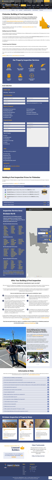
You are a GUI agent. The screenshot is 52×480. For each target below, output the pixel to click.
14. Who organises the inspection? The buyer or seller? (14, 408)
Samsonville (21, 251)
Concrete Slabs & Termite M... (42, 429)
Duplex (5, 142)
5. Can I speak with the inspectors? (10, 387)
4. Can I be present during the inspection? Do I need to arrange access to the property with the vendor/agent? (25, 384)
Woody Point (13, 240)
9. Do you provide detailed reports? (10, 396)
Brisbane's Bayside (12, 271)
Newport (20, 242)
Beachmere (6, 260)
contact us (16, 183)
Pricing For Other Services (25, 204)
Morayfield (13, 264)
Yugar (20, 254)
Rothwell (20, 243)
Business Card (7, 155)
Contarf (12, 239)
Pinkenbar (13, 232)
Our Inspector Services (44, 236)
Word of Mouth (7, 157)
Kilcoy (12, 260)
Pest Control (30, 110)
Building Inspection (8, 110)
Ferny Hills (6, 255)
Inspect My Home (10, 5)
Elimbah (5, 267)
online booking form (16, 55)
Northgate (13, 229)
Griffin (5, 244)
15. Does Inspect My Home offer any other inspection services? (16, 411)
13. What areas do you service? (10, 406)
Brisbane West (7, 272)
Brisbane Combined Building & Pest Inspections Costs (25, 186)
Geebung (13, 226)
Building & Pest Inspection (10, 109)
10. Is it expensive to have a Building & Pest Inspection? (14, 399)
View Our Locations (34, 466)
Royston (20, 260)
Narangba (13, 266)
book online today (40, 349)
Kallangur (13, 248)
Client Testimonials (38, 445)
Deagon (5, 232)
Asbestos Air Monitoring (33, 114)
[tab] (26, 186)
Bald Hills (5, 243)
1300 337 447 (21, 477)
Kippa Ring (13, 243)
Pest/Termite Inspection (9, 112)
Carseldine (6, 240)
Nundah (12, 231)
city (10, 219)
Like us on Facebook (10, 1)
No (41, 103)
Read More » (6, 437)
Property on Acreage (8, 140)
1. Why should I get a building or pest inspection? (13, 377)
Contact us (4, 55)
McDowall (13, 228)
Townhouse (6, 138)
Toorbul (20, 264)
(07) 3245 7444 (33, 467)
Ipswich (12, 272)
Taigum (20, 230)
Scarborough (13, 242)
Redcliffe (13, 244)
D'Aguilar (5, 265)
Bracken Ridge (6, 242)
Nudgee (12, 230)
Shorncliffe (21, 227)
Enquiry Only (12, 92)
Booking (6, 92)
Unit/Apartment (7, 137)
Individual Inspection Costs (25, 202)
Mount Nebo (13, 252)
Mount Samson (14, 254)
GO (46, 233)
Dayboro (5, 254)
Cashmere (6, 252)
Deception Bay (21, 241)
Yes (38, 103)
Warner (20, 253)
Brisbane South (19, 271)
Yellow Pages (7, 153)
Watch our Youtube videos (13, 1)
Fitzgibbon (6, 241)
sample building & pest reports (34, 374)
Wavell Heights (21, 232)
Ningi (12, 268)
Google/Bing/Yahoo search (10, 160)
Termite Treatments (32, 112)
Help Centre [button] (6, 1)
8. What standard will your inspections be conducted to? (14, 394)
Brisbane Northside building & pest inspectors (15, 21)
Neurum (12, 267)
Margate (12, 241)
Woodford (20, 268)
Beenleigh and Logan (20, 272)
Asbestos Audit (7, 117)
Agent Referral (7, 158)
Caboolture (6, 264)
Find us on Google (11, 1)
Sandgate (20, 226)
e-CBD (37, 478)
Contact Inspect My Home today (28, 26)
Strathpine (20, 252)
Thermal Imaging (31, 109)
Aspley (5, 239)
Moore (12, 263)
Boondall (5, 227)
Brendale (5, 251)
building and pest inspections (37, 335)
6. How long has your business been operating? (13, 389)
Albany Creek (6, 248)
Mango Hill (20, 239)
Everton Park (6, 235)
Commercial (7, 143)
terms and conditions (15, 166)
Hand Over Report (8, 114)
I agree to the (12, 166)
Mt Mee (12, 265)
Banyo (5, 226)
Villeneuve (20, 267)
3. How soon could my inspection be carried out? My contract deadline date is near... (20, 382)
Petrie (20, 248)
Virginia (20, 231)
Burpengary (6, 263)
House (5, 135)
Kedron (12, 227)
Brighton (5, 230)
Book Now (47, 1)
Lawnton (12, 251)
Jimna (5, 268)
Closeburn (6, 253)
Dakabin (5, 266)
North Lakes (21, 240)
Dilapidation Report (8, 115)
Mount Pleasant (14, 253)
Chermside (6, 231)
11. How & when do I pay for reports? (11, 401)
